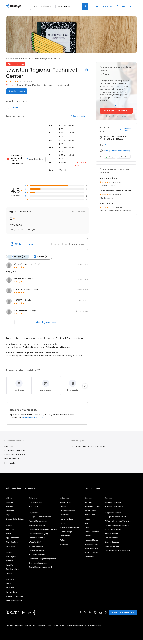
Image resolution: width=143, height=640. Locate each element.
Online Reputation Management (43, 529)
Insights (9, 565)
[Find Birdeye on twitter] (85, 612)
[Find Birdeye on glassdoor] (106, 612)
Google (111, 157)
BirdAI (8, 583)
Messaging (11, 556)
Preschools (9, 463)
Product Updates (92, 531)
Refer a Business (112, 546)
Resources (89, 519)
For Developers (111, 538)
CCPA (61, 625)
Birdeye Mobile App (14, 600)
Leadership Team (92, 506)
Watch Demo (90, 510)
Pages (8, 515)
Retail (62, 540)
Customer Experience (38, 563)
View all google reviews (47, 322)
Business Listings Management (42, 559)
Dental (63, 506)
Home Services (66, 519)
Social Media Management (40, 567)
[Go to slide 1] (115, 105)
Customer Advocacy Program (117, 550)
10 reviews (27, 81)
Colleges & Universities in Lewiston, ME (89, 446)
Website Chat (35, 542)
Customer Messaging (38, 533)
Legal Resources (91, 552)
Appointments (12, 538)
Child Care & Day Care (14, 454)
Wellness (64, 544)
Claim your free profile (115, 110)
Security (41, 625)
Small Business (35, 502)
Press (87, 527)
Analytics (10, 588)
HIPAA (55, 625)
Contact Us (90, 557)
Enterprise (33, 506)
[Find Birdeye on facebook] (80, 612)
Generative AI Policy (74, 625)
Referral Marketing (37, 538)
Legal (62, 523)
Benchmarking (12, 569)
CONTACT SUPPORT (123, 612)
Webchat (10, 529)
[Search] (85, 6)
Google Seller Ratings (15, 519)
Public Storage (66, 531)
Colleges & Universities (14, 450)
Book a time (90, 515)
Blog (86, 523)
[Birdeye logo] (14, 6)
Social (8, 533)
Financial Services (67, 510)
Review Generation (37, 525)
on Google (37, 264)
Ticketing (10, 573)
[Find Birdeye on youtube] (100, 612)
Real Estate (65, 536)
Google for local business (40, 517)
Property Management (70, 527)
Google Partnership (14, 596)
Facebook (125, 157)
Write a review (104, 6)
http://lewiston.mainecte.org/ (117, 150)
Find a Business (111, 533)
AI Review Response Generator (118, 521)
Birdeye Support (112, 542)
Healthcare (65, 515)
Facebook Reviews (37, 554)
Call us (107, 145)
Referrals (10, 510)
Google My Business (37, 550)
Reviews (9, 506)
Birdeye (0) (42, 256)
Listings (9, 502)
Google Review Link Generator (118, 525)
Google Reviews (36, 546)
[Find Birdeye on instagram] (95, 612)
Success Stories (91, 540)
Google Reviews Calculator (116, 517)
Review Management (38, 521)
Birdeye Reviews (91, 544)
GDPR (49, 625)
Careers (88, 536)
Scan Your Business (113, 529)
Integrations (11, 592)
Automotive (65, 502)
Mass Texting (12, 542)
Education (25, 58)
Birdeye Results (91, 548)
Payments (10, 546)
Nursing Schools (11, 458)
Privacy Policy (30, 625)
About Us (88, 502)
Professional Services (114, 506)
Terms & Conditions (14, 625)
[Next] (84, 385)
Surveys (9, 560)
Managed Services (113, 502)
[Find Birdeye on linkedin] (90, 612)
